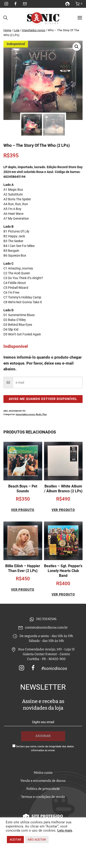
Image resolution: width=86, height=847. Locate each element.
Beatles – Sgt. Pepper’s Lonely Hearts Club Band (63, 571)
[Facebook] (15, 4)
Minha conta (43, 773)
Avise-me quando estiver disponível (43, 399)
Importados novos (25, 414)
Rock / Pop (41, 414)
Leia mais (64, 830)
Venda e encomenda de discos (43, 781)
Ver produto (22, 510)
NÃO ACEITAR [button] (37, 839)
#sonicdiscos (54, 668)
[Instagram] (6, 4)
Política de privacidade (43, 789)
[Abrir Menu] (80, 17)
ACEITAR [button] (15, 839)
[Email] (25, 4)
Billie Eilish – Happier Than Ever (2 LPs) (22, 568)
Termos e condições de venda (43, 797)
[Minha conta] (69, 3)
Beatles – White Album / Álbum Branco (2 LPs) (63, 488)
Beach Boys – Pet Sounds (22, 488)
